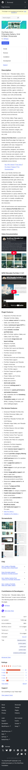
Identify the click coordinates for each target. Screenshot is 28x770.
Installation (6, 57)
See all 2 (24, 636)
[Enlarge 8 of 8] (24, 547)
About (3, 705)
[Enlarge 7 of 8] (24, 535)
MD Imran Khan (9, 611)
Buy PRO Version (9, 164)
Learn (3, 718)
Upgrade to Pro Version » (11, 514)
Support (5, 65)
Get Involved (18, 718)
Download (5, 43)
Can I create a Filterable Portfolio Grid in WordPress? (10, 567)
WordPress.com (7, 731)
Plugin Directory (6, 7)
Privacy (4, 713)
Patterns (17, 713)
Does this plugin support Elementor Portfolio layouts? (10, 572)
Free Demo (19, 164)
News (3, 707)
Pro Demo (7, 167)
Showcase (18, 705)
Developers (5, 723)
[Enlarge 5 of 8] (11, 553)
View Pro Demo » (9, 511)
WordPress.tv (6, 726)
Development (7, 61)
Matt (4, 734)
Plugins (17, 710)
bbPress (5, 737)
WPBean (6, 38)
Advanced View (6, 657)
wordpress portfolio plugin (19, 652)
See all (24, 683)
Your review (5, 683)
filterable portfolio (22, 640)
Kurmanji (7, 746)
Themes (17, 707)
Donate (18, 723)
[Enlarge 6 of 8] (24, 523)
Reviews (5, 53)
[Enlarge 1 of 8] (11, 523)
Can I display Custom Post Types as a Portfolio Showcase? (11, 578)
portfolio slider (22, 649)
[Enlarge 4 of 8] (11, 546)
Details (5, 49)
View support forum (7, 695)
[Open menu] (25, 2)
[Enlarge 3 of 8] (11, 539)
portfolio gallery (22, 643)
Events (17, 721)
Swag (17, 726)
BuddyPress (6, 739)
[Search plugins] (18, 17)
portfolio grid (23, 646)
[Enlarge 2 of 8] (11, 533)
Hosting (4, 710)
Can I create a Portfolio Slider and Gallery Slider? (9, 584)
